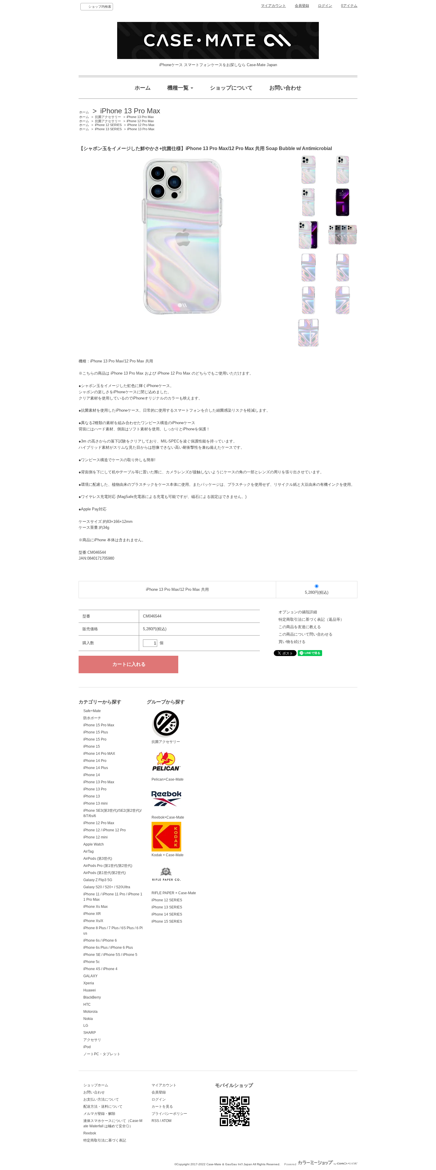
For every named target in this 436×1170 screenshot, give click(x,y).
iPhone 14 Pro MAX (99, 754)
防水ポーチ (92, 718)
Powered (290, 1164)
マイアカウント (273, 6)
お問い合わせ (94, 1092)
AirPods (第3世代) (97, 859)
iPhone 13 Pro (94, 789)
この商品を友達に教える (300, 627)
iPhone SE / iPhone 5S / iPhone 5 (110, 955)
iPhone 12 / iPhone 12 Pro (104, 830)
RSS (155, 1121)
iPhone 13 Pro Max (130, 111)
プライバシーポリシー (169, 1114)
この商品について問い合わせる (305, 634)
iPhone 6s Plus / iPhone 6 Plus (108, 947)
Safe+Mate (92, 711)
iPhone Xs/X (93, 921)
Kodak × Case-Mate (168, 855)
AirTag (88, 851)
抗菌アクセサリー (108, 117)
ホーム (84, 112)
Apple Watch (93, 844)
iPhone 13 (91, 796)
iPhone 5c (91, 962)
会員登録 (302, 6)
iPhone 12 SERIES (108, 125)
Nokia (88, 1019)
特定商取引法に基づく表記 (104, 1140)
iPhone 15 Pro (94, 739)
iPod (87, 1047)
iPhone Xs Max (95, 907)
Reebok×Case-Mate (168, 817)
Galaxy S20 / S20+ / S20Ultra (106, 887)
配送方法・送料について (102, 1106)
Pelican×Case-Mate (168, 779)
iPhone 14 (91, 775)
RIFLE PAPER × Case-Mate (174, 893)
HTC (87, 1004)
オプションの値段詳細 (298, 612)
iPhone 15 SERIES (167, 921)
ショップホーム (95, 1085)
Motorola (90, 1012)
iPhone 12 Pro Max (140, 121)
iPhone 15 (91, 746)
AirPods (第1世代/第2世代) (104, 873)
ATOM (166, 1121)
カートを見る (162, 1106)
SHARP (89, 1033)
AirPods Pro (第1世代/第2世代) (107, 866)
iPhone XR (92, 914)
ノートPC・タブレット (101, 1054)
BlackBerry (92, 997)
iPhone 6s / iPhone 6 (100, 940)
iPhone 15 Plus (95, 732)
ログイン (325, 6)
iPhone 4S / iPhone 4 (100, 969)
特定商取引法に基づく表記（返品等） (311, 619)
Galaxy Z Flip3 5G (97, 880)
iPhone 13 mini (95, 803)
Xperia (88, 983)
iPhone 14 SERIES (167, 914)
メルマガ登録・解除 (99, 1114)
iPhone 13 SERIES (108, 129)
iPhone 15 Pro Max (98, 725)
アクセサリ (92, 1040)
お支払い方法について (101, 1099)
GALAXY (90, 976)
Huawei (89, 990)
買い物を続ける (292, 641)
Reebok (89, 1133)
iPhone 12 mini (95, 837)
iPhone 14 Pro (94, 761)
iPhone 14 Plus (95, 768)
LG (85, 1025)
